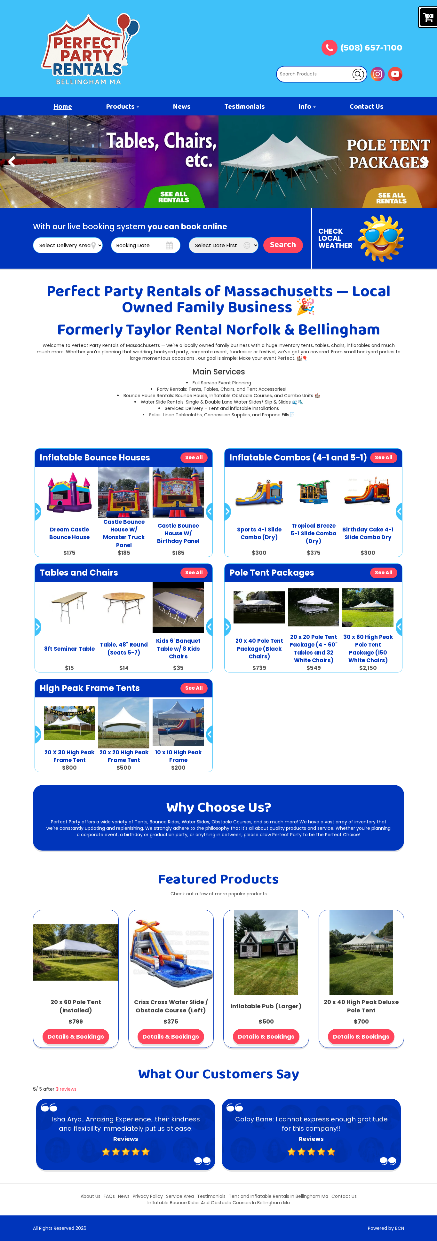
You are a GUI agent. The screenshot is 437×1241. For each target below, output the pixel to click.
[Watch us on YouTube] (395, 73)
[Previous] (11, 162)
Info (305, 107)
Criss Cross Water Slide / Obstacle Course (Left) (171, 1006)
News (182, 107)
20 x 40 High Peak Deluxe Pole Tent (361, 1006)
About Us (90, 1196)
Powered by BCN (386, 1228)
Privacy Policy (148, 1196)
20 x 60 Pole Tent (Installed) (76, 1006)
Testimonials (244, 107)
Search (283, 245)
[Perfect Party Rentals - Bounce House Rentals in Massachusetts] (90, 48)
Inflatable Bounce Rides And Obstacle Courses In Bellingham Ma (218, 1202)
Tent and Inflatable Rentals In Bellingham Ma (278, 1196)
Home (62, 107)
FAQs (109, 1196)
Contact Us (367, 107)
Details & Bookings (76, 1037)
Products (121, 107)
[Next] (425, 162)
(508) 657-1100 (371, 48)
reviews (66, 1089)
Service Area (180, 1196)
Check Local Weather (335, 238)
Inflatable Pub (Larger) (266, 1006)
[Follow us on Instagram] (377, 73)
